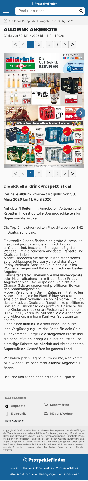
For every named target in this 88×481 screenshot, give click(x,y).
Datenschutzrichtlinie (23, 474)
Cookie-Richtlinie (67, 468)
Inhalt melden (45, 468)
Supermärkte (59, 404)
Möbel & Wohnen (62, 413)
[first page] (15, 44)
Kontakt (15, 468)
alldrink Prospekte (24, 21)
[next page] (65, 44)
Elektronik (18, 413)
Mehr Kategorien (15, 420)
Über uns (28, 468)
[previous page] (22, 44)
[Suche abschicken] (81, 11)
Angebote (46, 21)
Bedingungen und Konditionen (59, 474)
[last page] (72, 44)
